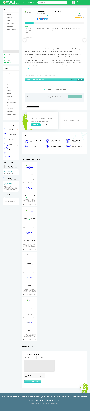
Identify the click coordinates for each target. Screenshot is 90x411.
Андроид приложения (31, 182)
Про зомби (8, 60)
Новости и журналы (11, 114)
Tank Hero (29, 263)
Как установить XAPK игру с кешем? (70, 120)
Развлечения (10, 117)
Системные (10, 75)
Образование (10, 108)
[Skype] (45, 19)
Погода (8, 105)
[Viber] (43, 19)
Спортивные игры (11, 40)
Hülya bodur (10, 166)
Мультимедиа (10, 78)
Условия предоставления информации (31, 396)
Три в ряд (8, 54)
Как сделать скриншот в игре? (69, 121)
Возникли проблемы (37, 119)
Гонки (8, 20)
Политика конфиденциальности (64, 396)
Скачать (29, 23)
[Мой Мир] (41, 19)
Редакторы (9, 81)
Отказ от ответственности (48, 396)
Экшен (8, 46)
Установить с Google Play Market (56, 89)
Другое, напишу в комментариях (40, 121)
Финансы (9, 90)
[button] (24, 40)
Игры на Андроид (46, 15)
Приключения (10, 32)
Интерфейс (9, 96)
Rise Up (30, 330)
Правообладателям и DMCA (13, 396)
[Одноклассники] (39, 19)
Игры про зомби (64, 17)
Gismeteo (29, 285)
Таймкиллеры (9, 56)
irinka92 (9, 178)
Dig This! (29, 308)
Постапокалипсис (47, 17)
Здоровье (9, 93)
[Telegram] (47, 19)
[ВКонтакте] (37, 19)
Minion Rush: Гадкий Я (8, 171)
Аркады (9, 14)
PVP (6, 57)
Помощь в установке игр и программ (71, 118)
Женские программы (12, 102)
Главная (3, 396)
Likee (5, 199)
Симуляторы (10, 38)
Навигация (9, 84)
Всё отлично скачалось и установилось (42, 118)
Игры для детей (10, 23)
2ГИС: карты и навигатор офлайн (9, 184)
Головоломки (10, 17)
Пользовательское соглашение (81, 396)
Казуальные (10, 26)
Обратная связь (45, 397)
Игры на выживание (56, 17)
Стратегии (9, 43)
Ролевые (9, 35)
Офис (8, 87)
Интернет (9, 73)
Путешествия (10, 111)
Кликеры (8, 58)
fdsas (8, 194)
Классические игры (11, 29)
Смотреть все (7, 62)
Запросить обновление (53, 22)
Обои (8, 99)
